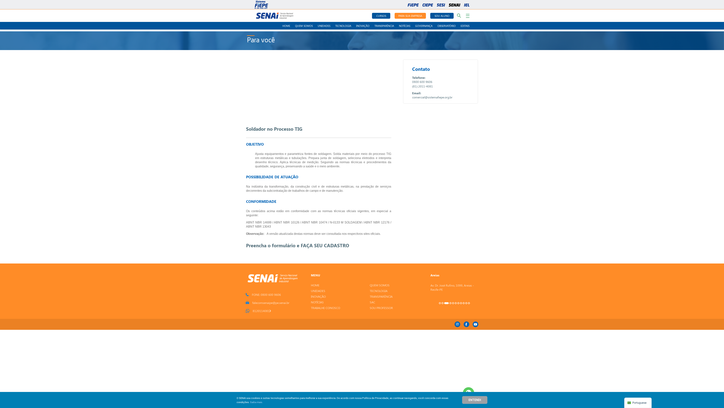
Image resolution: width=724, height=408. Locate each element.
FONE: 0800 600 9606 (266, 295)
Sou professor (381, 308)
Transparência (384, 26)
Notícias (404, 26)
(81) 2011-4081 (422, 86)
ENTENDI (475, 400)
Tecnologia (343, 26)
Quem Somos (304, 26)
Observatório (446, 26)
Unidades (324, 26)
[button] (440, 303)
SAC (372, 302)
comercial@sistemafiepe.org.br (432, 97)
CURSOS (381, 16)
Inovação (363, 26)
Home (286, 26)
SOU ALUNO (442, 16)
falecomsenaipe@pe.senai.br (270, 303)
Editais (465, 26)
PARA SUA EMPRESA (410, 16)
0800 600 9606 (422, 82)
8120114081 (261, 311)
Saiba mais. (256, 402)
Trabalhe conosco (325, 308)
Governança (424, 26)
